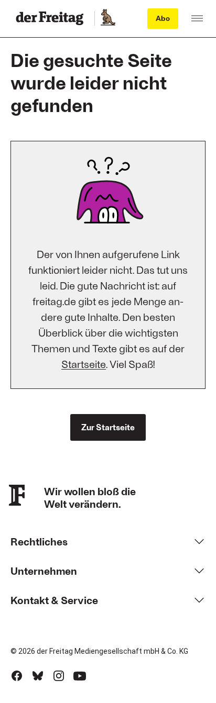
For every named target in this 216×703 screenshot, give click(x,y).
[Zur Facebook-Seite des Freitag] (16, 675)
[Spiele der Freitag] (107, 18)
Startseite (83, 364)
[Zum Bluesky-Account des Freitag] (37, 675)
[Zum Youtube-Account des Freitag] (79, 675)
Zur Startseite (108, 427)
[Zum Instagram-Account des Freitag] (58, 675)
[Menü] (197, 18)
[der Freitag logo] (52, 18)
